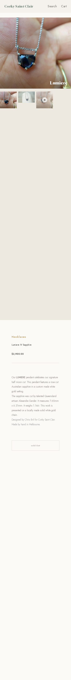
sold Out (35, 445)
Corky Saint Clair (18, 6)
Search (52, 6)
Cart (64, 6)
